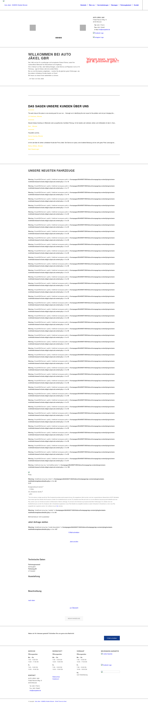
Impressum (55, 679)
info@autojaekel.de (104, 29)
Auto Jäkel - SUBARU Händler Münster (44, 701)
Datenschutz (56, 677)
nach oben (31, 600)
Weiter (83, 28)
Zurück (33, 28)
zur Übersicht (74, 608)
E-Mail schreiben (74, 532)
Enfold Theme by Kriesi (60, 701)
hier (57, 506)
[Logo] (15, 5)
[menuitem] (83, 5)
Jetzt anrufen (74, 542)
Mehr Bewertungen (33, 149)
